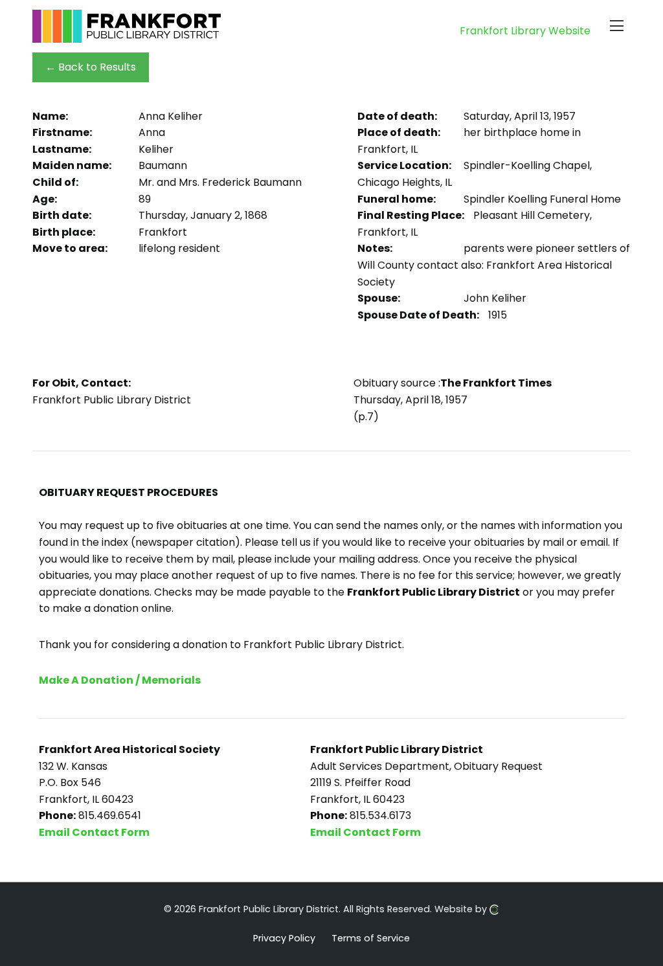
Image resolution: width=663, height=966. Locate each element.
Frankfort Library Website (525, 30)
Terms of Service (371, 937)
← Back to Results (90, 67)
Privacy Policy (284, 937)
